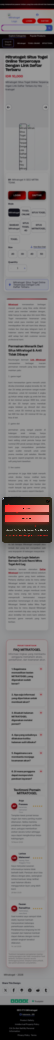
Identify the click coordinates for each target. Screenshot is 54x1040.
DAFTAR (27, 518)
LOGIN (27, 508)
